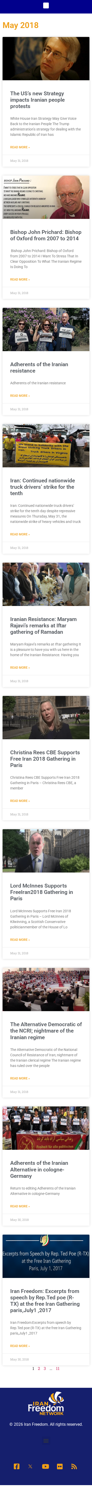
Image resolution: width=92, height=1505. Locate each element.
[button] (46, 5)
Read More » (20, 147)
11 (58, 1368)
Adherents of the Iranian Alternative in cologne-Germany (39, 1169)
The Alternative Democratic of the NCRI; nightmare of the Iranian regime (46, 1030)
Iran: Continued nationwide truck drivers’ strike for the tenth (42, 487)
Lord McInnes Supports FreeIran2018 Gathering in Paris (41, 892)
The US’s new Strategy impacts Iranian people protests (37, 99)
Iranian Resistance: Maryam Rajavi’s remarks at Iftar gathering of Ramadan (43, 625)
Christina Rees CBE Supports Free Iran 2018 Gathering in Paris (45, 758)
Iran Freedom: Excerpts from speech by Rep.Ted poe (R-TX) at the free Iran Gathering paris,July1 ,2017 (45, 1301)
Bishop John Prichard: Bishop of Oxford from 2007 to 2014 (46, 235)
